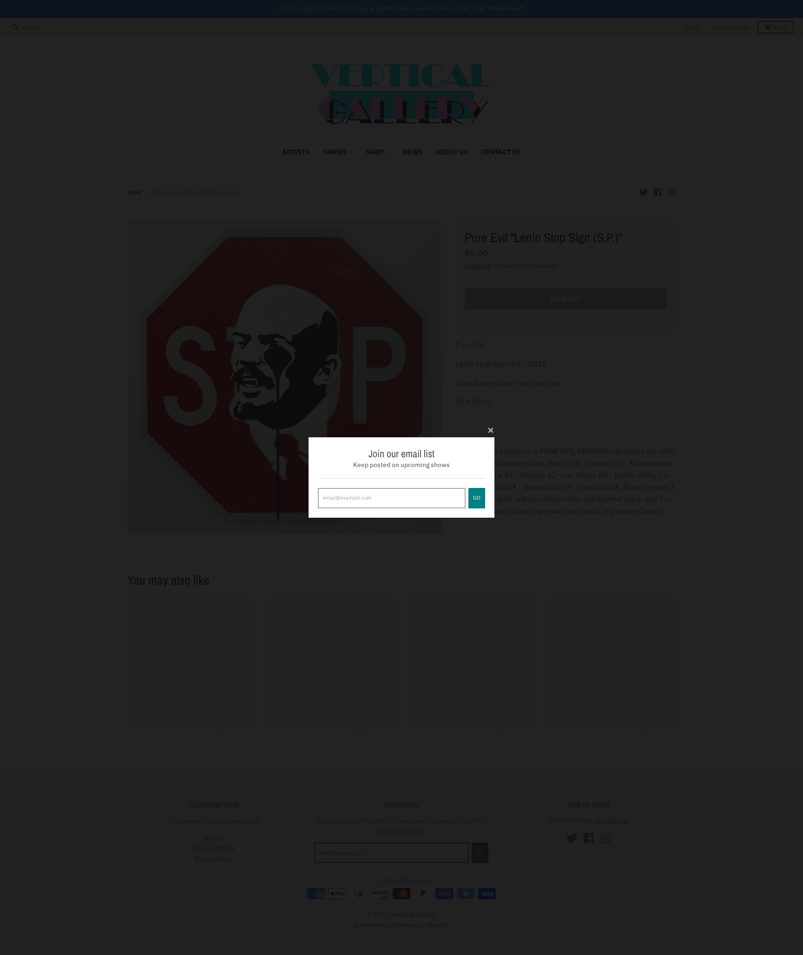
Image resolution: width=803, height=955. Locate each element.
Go (476, 497)
